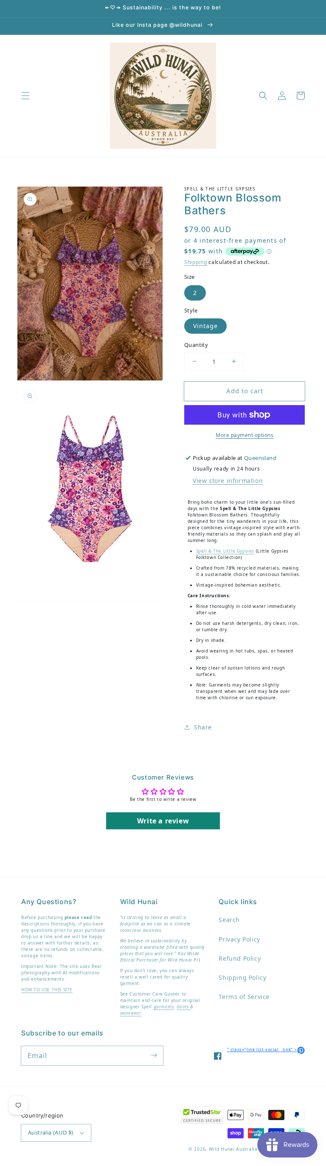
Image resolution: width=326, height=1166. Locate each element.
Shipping (195, 262)
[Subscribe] (153, 1055)
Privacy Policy (239, 939)
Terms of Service (244, 997)
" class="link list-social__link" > (266, 1050)
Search (229, 920)
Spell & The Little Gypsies (225, 551)
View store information (228, 481)
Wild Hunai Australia (233, 1149)
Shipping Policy (242, 977)
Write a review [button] (163, 821)
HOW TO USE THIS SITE (47, 990)
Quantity (196, 345)
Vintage (205, 326)
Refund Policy (240, 958)
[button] (25, 95)
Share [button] (203, 727)
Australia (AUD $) (50, 1132)
